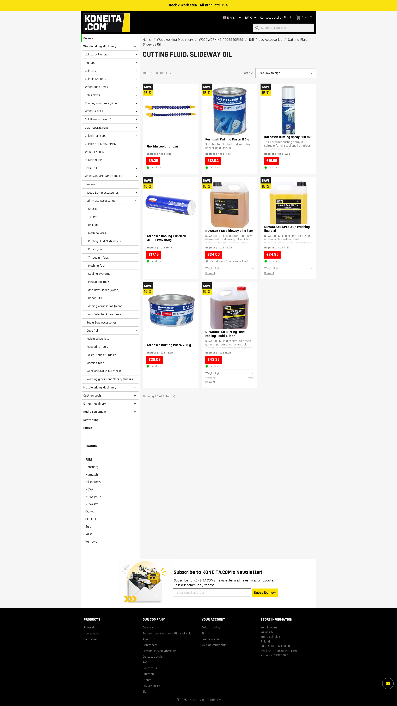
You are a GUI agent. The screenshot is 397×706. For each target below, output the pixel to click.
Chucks (92, 209)
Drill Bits (93, 225)
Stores (147, 680)
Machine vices (97, 233)
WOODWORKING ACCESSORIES (103, 176)
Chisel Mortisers (95, 136)
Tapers (92, 217)
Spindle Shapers (95, 79)
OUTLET (90, 519)
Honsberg (91, 467)
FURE (89, 459)
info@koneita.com (285, 651)
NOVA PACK (93, 497)
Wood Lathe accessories (103, 193)
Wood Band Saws (96, 87)
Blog (145, 691)
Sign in (288, 17)
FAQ (145, 662)
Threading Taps (98, 257)
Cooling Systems (99, 274)
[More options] (388, 683)
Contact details (270, 18)
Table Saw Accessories (101, 322)
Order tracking (211, 627)
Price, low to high (286, 73)
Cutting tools (92, 395)
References (150, 645)
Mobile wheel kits (98, 339)
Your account (213, 619)
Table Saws (92, 95)
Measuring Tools (99, 282)
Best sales (90, 639)
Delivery (148, 627)
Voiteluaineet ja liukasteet (104, 371)
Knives (91, 184)
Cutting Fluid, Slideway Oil (105, 241)
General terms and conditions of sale (167, 633)
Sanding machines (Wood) (102, 103)
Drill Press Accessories (101, 201)
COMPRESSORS (94, 160)
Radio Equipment (94, 412)
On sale (88, 38)
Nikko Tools (93, 482)
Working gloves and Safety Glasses (110, 379)
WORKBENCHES (94, 152)
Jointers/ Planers (96, 54)
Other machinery (94, 404)
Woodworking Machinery (99, 46)
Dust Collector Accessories (104, 314)
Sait (88, 526)
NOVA (89, 489)
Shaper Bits (94, 298)
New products (93, 633)
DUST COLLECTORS (96, 128)
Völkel (89, 534)
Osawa (89, 511)
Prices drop (91, 627)
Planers (90, 63)
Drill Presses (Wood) (98, 119)
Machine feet (96, 266)
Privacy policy (151, 686)
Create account (212, 639)
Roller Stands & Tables (101, 355)
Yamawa (91, 541)
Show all (210, 273)
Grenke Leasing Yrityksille (159, 651)
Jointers (90, 71)
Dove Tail (91, 168)
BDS (88, 452)
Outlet (87, 428)
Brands (91, 446)
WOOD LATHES (94, 111)
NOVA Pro (91, 504)
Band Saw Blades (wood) (103, 290)
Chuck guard (96, 249)
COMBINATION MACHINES (100, 144)
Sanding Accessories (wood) (105, 306)
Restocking (90, 420)
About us (149, 639)
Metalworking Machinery (99, 387)
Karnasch (91, 474)
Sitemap (148, 674)
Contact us (150, 668)
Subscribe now (265, 592)
